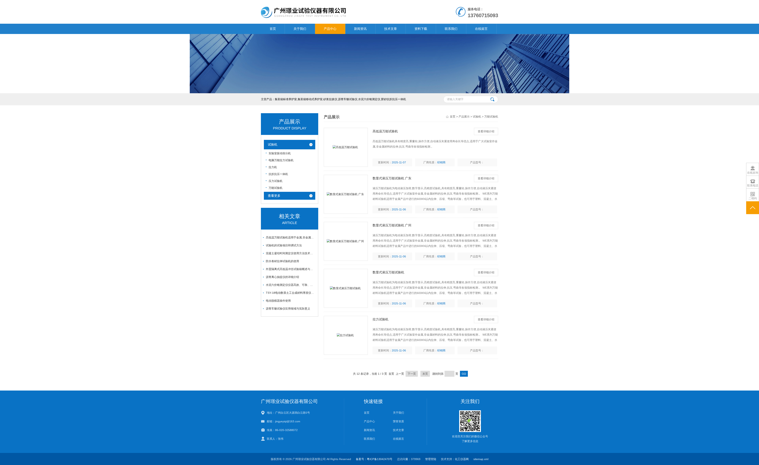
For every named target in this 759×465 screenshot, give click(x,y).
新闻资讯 (360, 28)
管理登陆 (430, 459)
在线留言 (481, 28)
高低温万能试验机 (385, 131)
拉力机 (273, 167)
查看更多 (274, 195)
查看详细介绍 (486, 131)
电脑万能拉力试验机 (281, 160)
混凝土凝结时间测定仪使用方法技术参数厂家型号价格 (290, 253)
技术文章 (390, 28)
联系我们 (451, 28)
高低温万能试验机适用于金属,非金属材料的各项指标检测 (290, 237)
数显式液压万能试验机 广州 (392, 225)
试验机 (272, 144)
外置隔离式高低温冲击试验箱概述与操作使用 (290, 269)
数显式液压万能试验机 (388, 272)
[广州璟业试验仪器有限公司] (334, 11)
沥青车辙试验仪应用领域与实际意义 (288, 308)
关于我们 (300, 28)
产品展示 (464, 116)
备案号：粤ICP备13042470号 (374, 459)
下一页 (412, 373)
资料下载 (420, 28)
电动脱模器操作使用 (278, 300)
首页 (273, 28)
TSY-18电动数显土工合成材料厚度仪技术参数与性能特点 (290, 292)
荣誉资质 (398, 421)
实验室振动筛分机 (280, 153)
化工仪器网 (462, 459)
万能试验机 (275, 187)
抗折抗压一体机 (278, 174)
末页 (425, 373)
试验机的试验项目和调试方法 (284, 245)
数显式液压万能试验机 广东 (392, 178)
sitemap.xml (480, 459)
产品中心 (330, 28)
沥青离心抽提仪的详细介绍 (282, 277)
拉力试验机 (380, 319)
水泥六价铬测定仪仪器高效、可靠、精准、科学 (290, 284)
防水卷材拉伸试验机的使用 (282, 261)
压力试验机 (275, 181)
